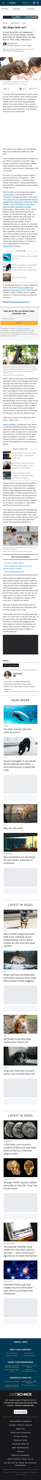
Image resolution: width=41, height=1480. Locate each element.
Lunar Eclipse (31, 8)
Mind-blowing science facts (29, 1385)
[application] (20, 644)
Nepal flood (16, 8)
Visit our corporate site (24, 1405)
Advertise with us (20, 1444)
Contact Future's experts (20, 1425)
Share (7, 89)
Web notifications (20, 1448)
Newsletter (34, 89)
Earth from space (29, 1353)
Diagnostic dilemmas (12, 1355)
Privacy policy (20, 1436)
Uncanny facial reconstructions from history (29, 1370)
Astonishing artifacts (29, 1355)
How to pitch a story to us (20, 1459)
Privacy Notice (25, 330)
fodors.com (22, 686)
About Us (20, 1429)
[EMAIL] (15, 676)
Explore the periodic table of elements (12, 1370)
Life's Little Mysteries (11, 665)
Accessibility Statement (21, 1421)
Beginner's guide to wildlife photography (29, 1382)
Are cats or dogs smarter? (14, 563)
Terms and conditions (20, 1433)
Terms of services (23, 328)
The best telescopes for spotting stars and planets (12, 1385)
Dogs (24, 23)
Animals (5, 23)
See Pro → (26, 3)
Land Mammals (15, 23)
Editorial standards (20, 1455)
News (29, 45)
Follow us (24, 89)
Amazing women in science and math (29, 1366)
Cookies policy (20, 1440)
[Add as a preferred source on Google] (20, 1412)
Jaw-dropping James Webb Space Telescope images (11, 1366)
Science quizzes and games (12, 1381)
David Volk (13, 43)
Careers (20, 1451)
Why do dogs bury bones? (15, 572)
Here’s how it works (19, 51)
